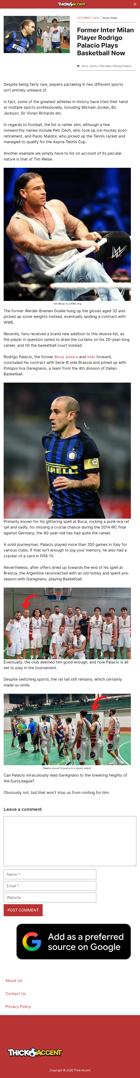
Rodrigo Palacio (122, 65)
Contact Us (15, 993)
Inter (91, 357)
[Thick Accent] (72, 4)
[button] (66, 4)
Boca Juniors (90, 65)
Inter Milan (105, 65)
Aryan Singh (110, 17)
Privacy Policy (18, 1006)
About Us (13, 980)
